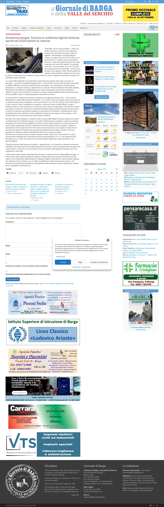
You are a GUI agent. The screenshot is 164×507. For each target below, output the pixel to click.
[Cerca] (145, 1)
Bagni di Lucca (142, 23)
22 (112, 187)
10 (86, 183)
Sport (49, 28)
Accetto (140, 161)
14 (107, 183)
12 (96, 183)
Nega (80, 262)
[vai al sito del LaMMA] (109, 154)
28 (107, 190)
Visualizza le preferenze (99, 262)
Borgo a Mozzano (129, 23)
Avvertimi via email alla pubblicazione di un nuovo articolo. (28, 274)
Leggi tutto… (102, 122)
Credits (33, 505)
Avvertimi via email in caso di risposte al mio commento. (27, 266)
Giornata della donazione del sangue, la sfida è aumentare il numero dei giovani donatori (16, 186)
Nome (8, 245)
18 (91, 187)
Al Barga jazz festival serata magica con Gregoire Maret (104, 78)
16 (117, 183)
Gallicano (118, 23)
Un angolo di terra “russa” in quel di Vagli (140, 173)
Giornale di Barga (15, 505)
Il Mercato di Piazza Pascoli (138, 252)
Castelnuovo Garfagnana (96, 23)
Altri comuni (153, 23)
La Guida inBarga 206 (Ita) (141, 327)
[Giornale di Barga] (82, 10)
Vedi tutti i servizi (101, 97)
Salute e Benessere (13, 34)
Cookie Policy (77, 267)
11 (91, 183)
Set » (117, 169)
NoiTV (153, 28)
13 (101, 183)
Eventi (75, 28)
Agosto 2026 (101, 169)
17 (86, 187)
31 (86, 193)
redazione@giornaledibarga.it (94, 497)
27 (101, 190)
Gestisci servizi (60, 256)
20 (101, 187)
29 (112, 190)
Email (8, 254)
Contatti (18, 1)
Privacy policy (26, 505)
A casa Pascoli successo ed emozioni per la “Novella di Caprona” (104, 69)
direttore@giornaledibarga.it (133, 472)
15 (112, 183)
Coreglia (110, 23)
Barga (83, 23)
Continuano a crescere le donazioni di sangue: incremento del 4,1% (64, 186)
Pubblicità (26, 1)
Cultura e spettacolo (37, 28)
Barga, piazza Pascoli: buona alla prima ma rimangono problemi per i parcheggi (140, 183)
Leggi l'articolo (129, 175)
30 (117, 190)
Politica (23, 28)
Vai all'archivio (141, 137)
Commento (10, 222)
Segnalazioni (10, 1)
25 (91, 190)
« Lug (86, 169)
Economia (57, 28)
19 (96, 187)
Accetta (63, 262)
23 (117, 187)
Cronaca (15, 28)
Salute (67, 28)
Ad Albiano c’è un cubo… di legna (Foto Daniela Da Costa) (144, 134)
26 (96, 190)
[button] (108, 240)
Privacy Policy (86, 267)
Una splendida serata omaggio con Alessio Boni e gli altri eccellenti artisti (105, 88)
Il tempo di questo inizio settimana (106, 118)
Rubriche (83, 28)
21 (107, 187)
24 (86, 190)
